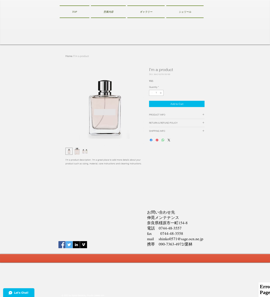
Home (68, 56)
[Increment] (161, 93)
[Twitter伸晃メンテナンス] (69, 244)
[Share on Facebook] (151, 140)
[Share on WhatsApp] (163, 140)
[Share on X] (169, 140)
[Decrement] (151, 93)
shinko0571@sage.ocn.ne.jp (181, 238)
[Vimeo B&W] (83, 244)
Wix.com (108, 296)
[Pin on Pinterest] (157, 140)
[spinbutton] (156, 93)
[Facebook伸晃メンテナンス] (61, 244)
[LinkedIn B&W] (76, 244)
